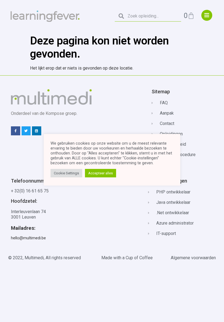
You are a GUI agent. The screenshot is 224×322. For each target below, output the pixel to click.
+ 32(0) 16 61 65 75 (30, 190)
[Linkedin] (36, 131)
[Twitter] (26, 131)
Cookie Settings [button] (66, 173)
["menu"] (206, 15)
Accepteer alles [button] (100, 173)
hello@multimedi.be (28, 237)
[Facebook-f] (15, 131)
